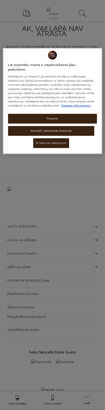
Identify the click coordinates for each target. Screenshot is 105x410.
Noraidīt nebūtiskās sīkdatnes (51, 131)
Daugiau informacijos (76, 105)
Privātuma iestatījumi (51, 142)
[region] (53, 101)
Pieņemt (52, 118)
